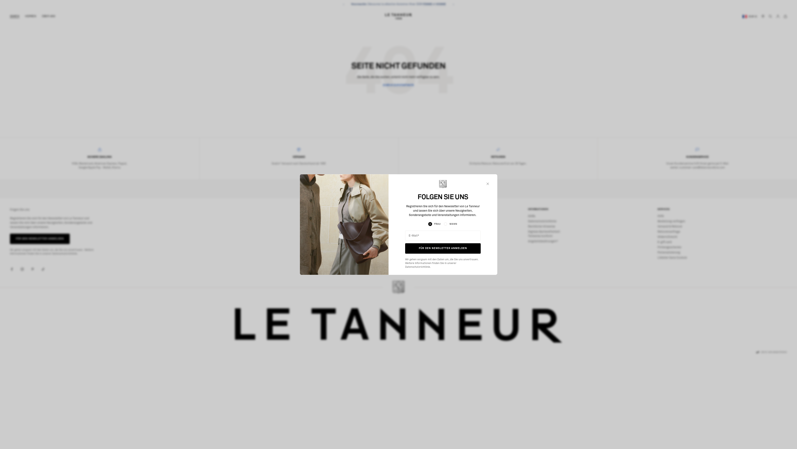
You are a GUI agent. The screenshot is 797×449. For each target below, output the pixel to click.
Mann (453, 224)
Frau (437, 224)
